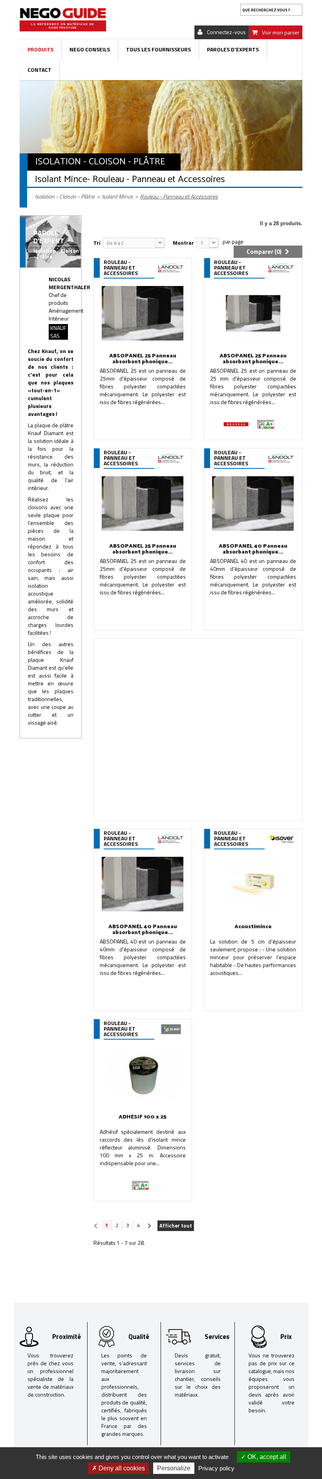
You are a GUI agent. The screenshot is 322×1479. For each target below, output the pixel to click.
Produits (40, 49)
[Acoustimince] (253, 884)
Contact (39, 70)
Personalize (173, 1468)
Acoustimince (253, 927)
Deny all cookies (121, 1468)
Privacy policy (216, 1468)
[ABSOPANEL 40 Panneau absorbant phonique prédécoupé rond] (142, 884)
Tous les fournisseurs (158, 49)
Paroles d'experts (233, 49)
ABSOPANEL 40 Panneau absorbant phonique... (142, 930)
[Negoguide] (63, 13)
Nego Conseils (90, 49)
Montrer (183, 243)
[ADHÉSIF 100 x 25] (142, 1074)
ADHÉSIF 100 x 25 (142, 1117)
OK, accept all (266, 1457)
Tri (97, 243)
